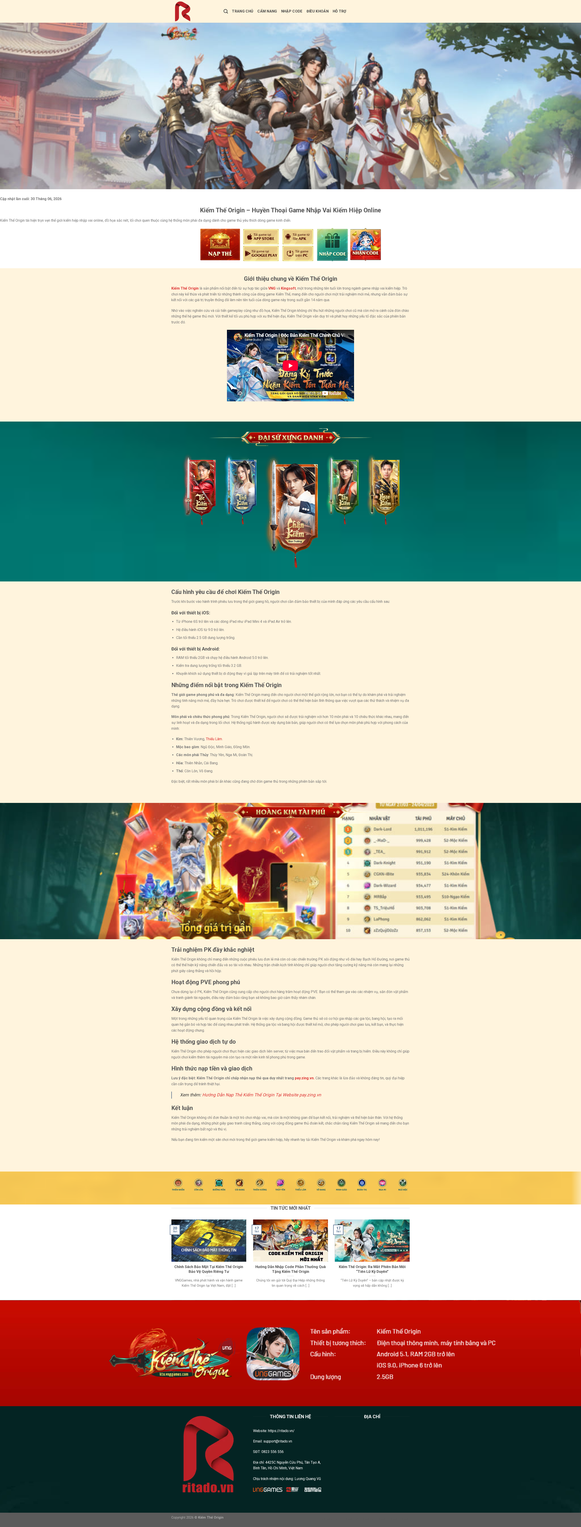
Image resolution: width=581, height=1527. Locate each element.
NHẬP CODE (292, 11)
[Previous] (170, 1259)
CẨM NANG (267, 11)
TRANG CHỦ (242, 11)
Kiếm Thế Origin (185, 288)
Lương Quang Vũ (308, 1479)
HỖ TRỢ (339, 11)
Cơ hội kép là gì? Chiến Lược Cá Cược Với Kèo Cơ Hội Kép (217, 1150)
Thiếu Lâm (214, 739)
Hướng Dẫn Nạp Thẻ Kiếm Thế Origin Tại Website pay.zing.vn (261, 1094)
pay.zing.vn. (305, 1078)
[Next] (410, 1259)
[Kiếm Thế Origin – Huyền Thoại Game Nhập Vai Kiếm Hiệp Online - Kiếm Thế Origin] (194, 11)
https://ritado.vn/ (281, 1431)
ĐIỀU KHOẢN (318, 11)
